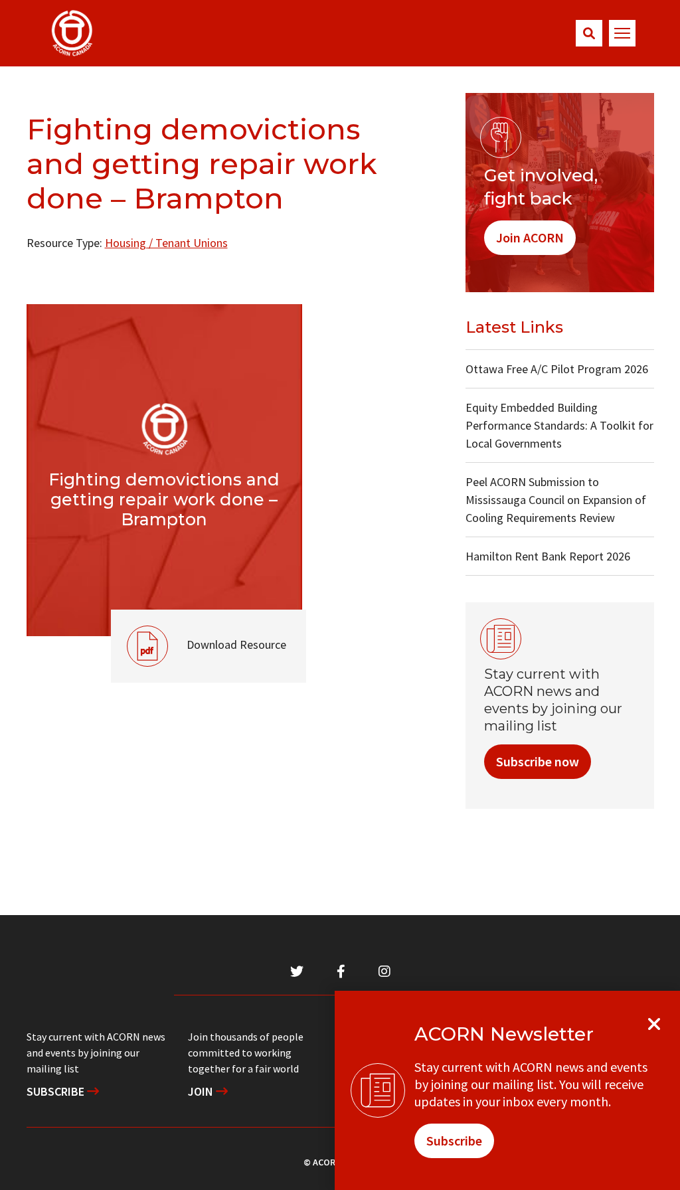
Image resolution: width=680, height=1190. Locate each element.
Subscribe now (537, 761)
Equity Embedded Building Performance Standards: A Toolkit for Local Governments (559, 425)
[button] (589, 33)
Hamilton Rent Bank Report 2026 (548, 556)
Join (202, 1091)
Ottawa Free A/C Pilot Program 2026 (557, 369)
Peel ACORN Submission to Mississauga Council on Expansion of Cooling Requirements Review (556, 499)
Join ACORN (530, 237)
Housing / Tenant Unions (166, 242)
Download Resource (198, 631)
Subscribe (57, 1091)
